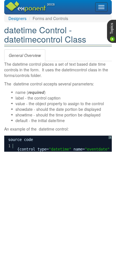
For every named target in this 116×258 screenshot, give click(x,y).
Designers (17, 18)
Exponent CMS (23, 4)
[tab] (24, 55)
